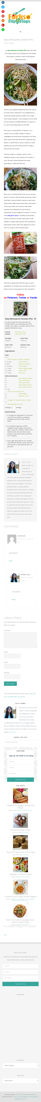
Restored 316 (32, 1094)
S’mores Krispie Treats (20, 830)
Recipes (11, 43)
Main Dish (18, 332)
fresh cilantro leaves (25, 385)
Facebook (35, 297)
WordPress (18, 1099)
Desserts (24, 810)
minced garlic (23, 366)
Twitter (22, 297)
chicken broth (23, 362)
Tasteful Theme (18, 1096)
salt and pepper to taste (15, 404)
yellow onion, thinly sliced (15, 391)
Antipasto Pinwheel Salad (21, 874)
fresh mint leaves (24, 380)
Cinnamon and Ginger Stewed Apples (20, 896)
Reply (10, 561)
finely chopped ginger (25, 368)
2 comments (14, 454)
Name (6, 652)
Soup (24, 332)
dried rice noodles (24, 364)
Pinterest (12, 297)
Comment (7, 630)
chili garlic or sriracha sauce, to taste (19, 400)
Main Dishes (21, 877)
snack (27, 900)
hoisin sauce (23, 370)
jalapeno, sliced (24, 396)
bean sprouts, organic (26, 378)
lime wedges (23, 394)
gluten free (31, 899)
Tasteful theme (21, 1094)
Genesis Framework (32, 1096)
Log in (24, 1099)
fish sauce (22, 373)
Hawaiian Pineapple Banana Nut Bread (20, 806)
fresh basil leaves (24, 382)
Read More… (12, 732)
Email (6, 662)
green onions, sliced (25, 387)
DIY (26, 899)
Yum (5, 935)
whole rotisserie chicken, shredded (18, 359)
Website (6, 672)
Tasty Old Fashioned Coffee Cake (20, 852)
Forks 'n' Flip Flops (20, 16)
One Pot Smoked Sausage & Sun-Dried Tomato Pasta (20, 921)
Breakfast (18, 810)
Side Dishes (21, 900)
